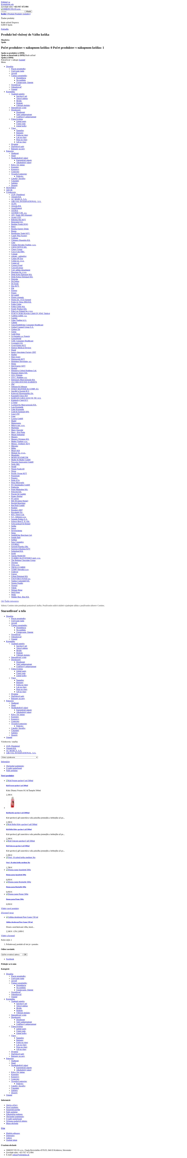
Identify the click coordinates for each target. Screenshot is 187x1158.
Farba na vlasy (22, 135)
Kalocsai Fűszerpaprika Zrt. (22, 393)
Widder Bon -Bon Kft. (20, 597)
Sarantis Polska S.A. (19, 519)
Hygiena (14, 144)
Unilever (14, 572)
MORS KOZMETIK (19, 457)
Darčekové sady (17, 146)
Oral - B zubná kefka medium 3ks (18, 862)
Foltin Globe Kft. (18, 306)
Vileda (13, 588)
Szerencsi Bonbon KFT (20, 549)
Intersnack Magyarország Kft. (23, 380)
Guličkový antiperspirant (26, 117)
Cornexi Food (16, 265)
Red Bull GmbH (18, 505)
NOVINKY (11, 188)
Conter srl (15, 263)
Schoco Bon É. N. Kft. (20, 521)
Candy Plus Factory (19, 236)
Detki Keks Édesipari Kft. (21, 274)
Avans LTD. (16, 217)
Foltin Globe (16, 304)
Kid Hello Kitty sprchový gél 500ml (19, 829)
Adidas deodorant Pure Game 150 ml (19, 922)
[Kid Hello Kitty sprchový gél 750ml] (21, 824)
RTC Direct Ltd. (17, 515)
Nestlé (13, 467)
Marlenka (15, 428)
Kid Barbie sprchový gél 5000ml (18, 813)
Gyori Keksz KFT (18, 345)
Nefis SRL (15, 464)
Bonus (13, 231)
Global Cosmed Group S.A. (22, 327)
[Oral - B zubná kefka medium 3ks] (20, 857)
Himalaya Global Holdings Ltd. (24, 370)
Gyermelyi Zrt (17, 343)
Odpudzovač (16, 87)
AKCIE (9, 190)
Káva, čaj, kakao (18, 165)
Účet (3, 1128)
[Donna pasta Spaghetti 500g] (18, 870)
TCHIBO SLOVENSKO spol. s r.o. (26, 558)
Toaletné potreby (18, 94)
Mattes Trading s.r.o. (19, 441)
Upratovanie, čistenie (24, 82)
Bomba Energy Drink (20, 229)
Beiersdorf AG (17, 222)
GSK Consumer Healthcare (22, 341)
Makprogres (16, 423)
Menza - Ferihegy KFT (20, 444)
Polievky (19, 176)
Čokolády (15, 181)
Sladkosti (15, 153)
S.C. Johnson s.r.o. (18, 517)
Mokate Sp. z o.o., (18, 453)
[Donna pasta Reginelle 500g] (18, 882)
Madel (13, 421)
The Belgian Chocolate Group (23, 560)
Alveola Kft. (16, 206)
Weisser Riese (16, 590)
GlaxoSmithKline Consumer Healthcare (27, 325)
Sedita (13, 526)
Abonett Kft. (16, 197)
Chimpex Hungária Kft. (20, 240)
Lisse (13, 416)
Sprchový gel (21, 96)
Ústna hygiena (17, 119)
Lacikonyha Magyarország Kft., (24, 405)
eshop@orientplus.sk (20, 1155)
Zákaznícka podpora (14, 1114)
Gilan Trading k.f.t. (19, 320)
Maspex (14, 437)
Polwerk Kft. (16, 492)
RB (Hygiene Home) (19, 501)
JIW (13, 384)
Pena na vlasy (21, 140)
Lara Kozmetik (17, 407)
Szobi (13, 553)
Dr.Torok (15, 284)
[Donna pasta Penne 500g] (17, 894)
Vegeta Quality (17, 583)
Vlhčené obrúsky (23, 105)
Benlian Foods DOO (19, 224)
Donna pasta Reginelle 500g (16, 887)
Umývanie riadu (17, 71)
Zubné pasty (21, 121)
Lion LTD (15, 414)
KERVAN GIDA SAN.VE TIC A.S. (26, 398)
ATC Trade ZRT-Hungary (21, 215)
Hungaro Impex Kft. (19, 373)
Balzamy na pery (18, 149)
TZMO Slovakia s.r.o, (20, 569)
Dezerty (14, 185)
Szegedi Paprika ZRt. (19, 547)
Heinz (13, 364)
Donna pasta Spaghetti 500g (16, 875)
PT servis (15, 499)
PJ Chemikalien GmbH (20, 485)
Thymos (14, 563)
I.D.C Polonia (16, 375)
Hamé (13, 350)
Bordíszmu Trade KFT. (20, 233)
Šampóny (20, 130)
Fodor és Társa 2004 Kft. (21, 302)
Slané (13, 156)
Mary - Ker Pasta (18, 432)
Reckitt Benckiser (18, 503)
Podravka (15, 487)
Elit (12, 288)
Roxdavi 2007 (17, 510)
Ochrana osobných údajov (16, 1121)
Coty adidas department (20, 270)
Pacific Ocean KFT (19, 473)
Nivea (13, 471)
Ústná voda (20, 124)
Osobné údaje (11, 1140)
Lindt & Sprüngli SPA (20, 412)
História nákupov (13, 1133)
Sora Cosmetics (17, 542)
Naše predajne (12, 770)
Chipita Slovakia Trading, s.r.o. (23, 245)
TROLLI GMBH (18, 567)
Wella (13, 595)
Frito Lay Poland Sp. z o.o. (22, 311)
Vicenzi (14, 585)
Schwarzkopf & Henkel (20, 524)
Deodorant (20, 112)
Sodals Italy (16, 537)
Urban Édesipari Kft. (19, 576)
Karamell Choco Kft (19, 396)
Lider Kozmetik (17, 409)
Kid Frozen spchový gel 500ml (17, 785)
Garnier (14, 318)
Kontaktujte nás (7, 4)
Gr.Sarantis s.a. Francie (20, 336)
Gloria (13, 332)
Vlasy (13, 128)
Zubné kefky (21, 126)
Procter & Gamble (18, 494)
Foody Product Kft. (19, 309)
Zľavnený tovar (7, 913)
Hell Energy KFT (18, 366)
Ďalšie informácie (12, 601)
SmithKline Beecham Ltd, (21, 535)
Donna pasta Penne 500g (15, 899)
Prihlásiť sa (5, 2)
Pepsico (14, 478)
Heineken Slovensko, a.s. (21, 361)
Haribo (14, 354)
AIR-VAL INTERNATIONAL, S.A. (26, 201)
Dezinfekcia (21, 78)
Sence (13, 528)
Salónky (14, 183)
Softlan (14, 540)
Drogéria (9, 66)
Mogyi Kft (15, 451)
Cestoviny (15, 172)
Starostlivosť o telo (18, 108)
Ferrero (14, 290)
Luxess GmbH (17, 418)
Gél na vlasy (21, 142)
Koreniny (15, 167)
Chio (13, 242)
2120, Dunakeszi (18, 194)
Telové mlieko (22, 98)
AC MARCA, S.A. (19, 199)
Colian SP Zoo (17, 258)
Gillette (14, 322)
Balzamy (19, 133)
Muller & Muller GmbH (21, 460)
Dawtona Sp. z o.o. (19, 272)
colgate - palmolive (18, 256)
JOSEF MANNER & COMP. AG (25, 389)
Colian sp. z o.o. (17, 261)
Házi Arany (15, 357)
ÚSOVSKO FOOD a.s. (21, 579)
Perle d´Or (15, 480)
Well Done (15, 592)
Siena (13, 533)
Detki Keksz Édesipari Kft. (22, 277)
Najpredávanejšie (13, 1110)
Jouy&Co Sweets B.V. (20, 391)
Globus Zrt (15, 329)
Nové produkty (7, 776)
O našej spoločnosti (14, 768)
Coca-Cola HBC (18, 252)
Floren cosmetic (17, 297)
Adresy (9, 1138)
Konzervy (15, 169)
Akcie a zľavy (12, 1105)
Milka (13, 448)
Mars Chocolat (17, 430)
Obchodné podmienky (15, 766)
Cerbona (14, 238)
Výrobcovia (11, 192)
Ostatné (14, 89)
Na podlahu (21, 80)
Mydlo (19, 101)
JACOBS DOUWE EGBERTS (24, 382)
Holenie (19, 103)
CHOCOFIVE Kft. (19, 247)
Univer (14, 574)
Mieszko (14, 446)
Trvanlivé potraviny (19, 174)
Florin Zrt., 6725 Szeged (21, 300)
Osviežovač (16, 85)
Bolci (13, 226)
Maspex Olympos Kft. (20, 439)
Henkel (14, 368)
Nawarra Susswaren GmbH (22, 462)
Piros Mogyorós (17, 483)
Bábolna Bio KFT (18, 220)
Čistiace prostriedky (19, 76)
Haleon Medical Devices (21, 348)
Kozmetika (10, 92)
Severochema (16, 531)
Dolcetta (14, 279)
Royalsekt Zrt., (17, 512)
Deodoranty (16, 110)
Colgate (14, 254)
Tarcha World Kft (18, 556)
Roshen (14, 508)
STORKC (15, 544)
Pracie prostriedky (18, 69)
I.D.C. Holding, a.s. (19, 377)
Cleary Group (16, 249)
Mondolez (15, 455)
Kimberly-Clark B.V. (19, 400)
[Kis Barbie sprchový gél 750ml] (12, 808)
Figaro (13, 293)
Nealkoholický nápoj (19, 158)
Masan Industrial (18, 435)
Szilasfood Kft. (17, 551)
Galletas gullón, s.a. (19, 316)
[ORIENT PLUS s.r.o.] (11, 9)
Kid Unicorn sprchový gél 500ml (18, 846)
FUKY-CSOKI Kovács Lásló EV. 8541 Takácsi (30, 313)
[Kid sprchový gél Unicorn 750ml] (20, 841)
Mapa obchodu (12, 1123)
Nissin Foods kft (17, 469)
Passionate (15, 476)
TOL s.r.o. (15, 565)
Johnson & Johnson (19, 386)
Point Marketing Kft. (19, 489)
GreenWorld (16, 338)
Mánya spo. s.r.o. (18, 425)
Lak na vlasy (21, 137)
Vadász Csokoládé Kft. (20, 581)
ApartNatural (16, 208)
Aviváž (14, 73)
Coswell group (17, 268)
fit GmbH (15, 295)
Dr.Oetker (15, 281)
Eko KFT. (15, 286)
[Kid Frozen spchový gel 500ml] (19, 780)
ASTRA (14, 210)
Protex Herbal (16, 496)
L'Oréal (14, 402)
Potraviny (10, 151)
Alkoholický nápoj (23, 162)
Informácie (5, 762)
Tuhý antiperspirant (24, 114)
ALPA (14, 204)
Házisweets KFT (18, 359)
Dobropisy (10, 1136)
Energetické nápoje (24, 160)
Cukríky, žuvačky (18, 178)
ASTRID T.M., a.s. (19, 213)
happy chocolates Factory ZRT (23, 352)
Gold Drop (15, 334)
